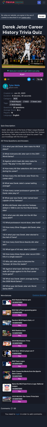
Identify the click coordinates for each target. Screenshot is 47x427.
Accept (41, 16)
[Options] (33, 79)
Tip (38, 79)
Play (19, 305)
